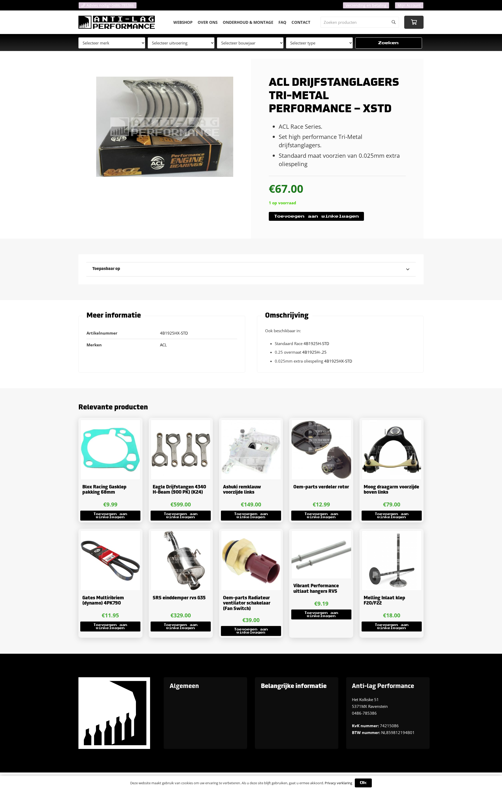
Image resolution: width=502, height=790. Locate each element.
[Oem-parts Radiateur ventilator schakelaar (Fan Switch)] (251, 560)
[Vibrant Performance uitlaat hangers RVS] (321, 554)
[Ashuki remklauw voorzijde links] (251, 449)
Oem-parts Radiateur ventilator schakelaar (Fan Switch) (246, 603)
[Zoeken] (393, 22)
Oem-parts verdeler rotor (321, 487)
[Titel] (116, 22)
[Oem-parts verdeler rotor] (321, 449)
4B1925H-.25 (314, 352)
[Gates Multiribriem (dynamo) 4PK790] (110, 560)
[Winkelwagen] (414, 22)
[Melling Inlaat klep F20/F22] (391, 560)
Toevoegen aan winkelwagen (316, 216)
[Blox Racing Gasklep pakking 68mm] (110, 449)
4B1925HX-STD (338, 361)
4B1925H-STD (316, 343)
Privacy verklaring (338, 783)
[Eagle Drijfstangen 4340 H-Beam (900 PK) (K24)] (180, 449)
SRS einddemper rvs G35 (179, 598)
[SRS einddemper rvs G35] (180, 560)
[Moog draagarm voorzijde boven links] (391, 449)
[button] (110, 516)
